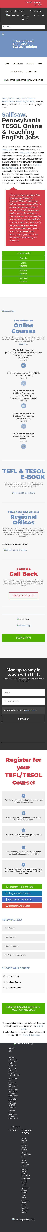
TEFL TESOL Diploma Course (25, 1190)
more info (23, 344)
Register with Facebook (19, 899)
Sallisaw (13, 114)
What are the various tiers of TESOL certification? (13, 1093)
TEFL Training (16, 1127)
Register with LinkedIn (20, 893)
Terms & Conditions (31, 1035)
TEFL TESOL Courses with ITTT (26, 1155)
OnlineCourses (23, 264)
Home (7, 63)
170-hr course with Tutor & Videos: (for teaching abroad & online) (24, 417)
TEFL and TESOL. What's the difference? (25, 1172)
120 (23, 446)
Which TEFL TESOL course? (25, 1203)
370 (23, 383)
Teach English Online (24, 1140)
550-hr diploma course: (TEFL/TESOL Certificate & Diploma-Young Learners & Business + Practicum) (23, 355)
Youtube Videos (26, 1131)
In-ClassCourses (23, 272)
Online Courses (33, 2)
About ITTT (18, 63)
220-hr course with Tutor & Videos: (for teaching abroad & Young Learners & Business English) (24, 396)
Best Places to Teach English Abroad (25, 1182)
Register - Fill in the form (21, 887)
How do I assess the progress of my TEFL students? (13, 1062)
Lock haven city (23, 253)
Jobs (40, 63)
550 (23, 366)
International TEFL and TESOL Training (25, 44)
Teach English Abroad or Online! (25, 1163)
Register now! (23, 638)
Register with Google (19, 906)
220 (23, 406)
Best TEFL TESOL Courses (25, 1147)
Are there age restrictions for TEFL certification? (13, 1114)
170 (23, 426)
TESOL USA (14, 98)
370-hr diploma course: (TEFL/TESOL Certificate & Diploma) (23, 375)
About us (12, 1049)
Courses (30, 63)
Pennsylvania (8, 149)
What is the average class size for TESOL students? (13, 1103)
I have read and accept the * (21, 710)
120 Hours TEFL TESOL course (25, 1210)
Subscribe (23, 719)
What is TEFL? (24, 1196)
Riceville (23, 258)
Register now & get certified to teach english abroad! (23, 1008)
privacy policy (30, 710)
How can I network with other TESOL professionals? (14, 1072)
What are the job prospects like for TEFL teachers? (13, 1082)
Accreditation (16, 72)
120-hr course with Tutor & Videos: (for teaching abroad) (24, 437)
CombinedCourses (23, 280)
